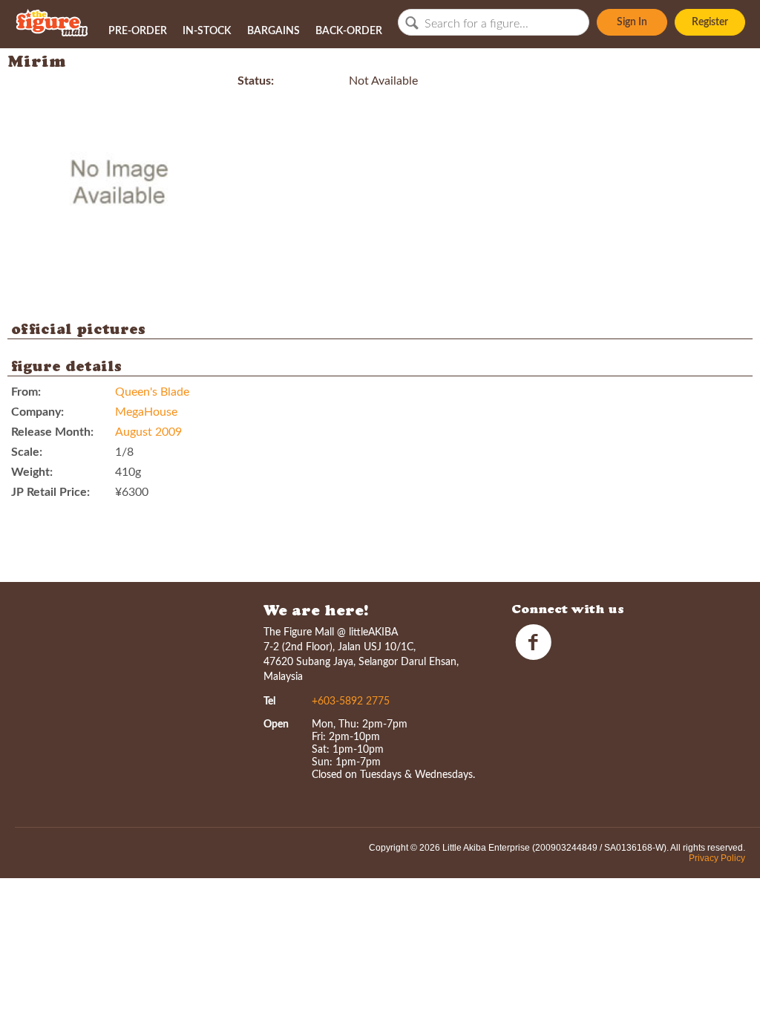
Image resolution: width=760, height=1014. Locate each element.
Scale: (26, 452)
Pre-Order (137, 31)
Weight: (32, 472)
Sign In (632, 22)
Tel (269, 701)
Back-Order (348, 31)
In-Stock (207, 31)
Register (710, 22)
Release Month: (52, 432)
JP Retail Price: (50, 492)
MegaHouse (146, 412)
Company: (37, 412)
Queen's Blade (152, 392)
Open (276, 724)
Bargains (273, 31)
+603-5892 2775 (351, 701)
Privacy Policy (717, 858)
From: (26, 392)
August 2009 (148, 432)
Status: (256, 81)
